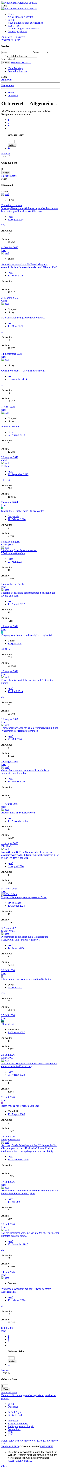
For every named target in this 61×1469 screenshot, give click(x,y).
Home (11, 14)
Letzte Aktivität (31, 28)
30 (2, 649)
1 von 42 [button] (5, 156)
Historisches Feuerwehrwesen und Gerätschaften (26, 979)
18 (2, 480)
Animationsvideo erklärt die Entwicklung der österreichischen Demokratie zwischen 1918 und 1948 (29, 266)
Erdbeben (6, 466)
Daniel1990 (7, 1057)
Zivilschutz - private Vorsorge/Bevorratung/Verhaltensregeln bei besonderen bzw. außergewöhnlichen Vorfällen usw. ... (29, 208)
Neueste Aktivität (24, 17)
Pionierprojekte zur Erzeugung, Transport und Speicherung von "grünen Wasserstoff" (24, 938)
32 (9, 649)
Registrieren (7, 85)
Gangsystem (7, 544)
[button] (4, 5)
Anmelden (6, 79)
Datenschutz (14, 1429)
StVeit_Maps (14, 902)
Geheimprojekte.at (17, 31)
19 (6, 480)
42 (9, 148)
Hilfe (10, 1432)
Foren (11, 19)
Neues (11, 17)
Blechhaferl (7, 846)
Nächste (5, 153)
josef (3, 250)
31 (6, 649)
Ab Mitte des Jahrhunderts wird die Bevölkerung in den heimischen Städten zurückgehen (29, 1192)
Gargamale (13, 516)
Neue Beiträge (15, 22)
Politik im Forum (10, 426)
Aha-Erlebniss (8, 1024)
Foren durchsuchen (33, 22)
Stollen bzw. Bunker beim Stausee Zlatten (22, 511)
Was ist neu (14, 25)
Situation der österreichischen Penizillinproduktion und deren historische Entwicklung (29, 1065)
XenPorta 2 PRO (10, 1446)
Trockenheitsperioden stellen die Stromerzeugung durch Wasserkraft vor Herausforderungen (29, 729)
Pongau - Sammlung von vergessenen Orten (24, 897)
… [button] (9, 128)
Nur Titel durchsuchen (16, 56)
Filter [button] (4, 178)
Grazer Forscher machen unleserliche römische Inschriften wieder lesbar (25, 772)
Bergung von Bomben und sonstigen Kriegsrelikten (27, 635)
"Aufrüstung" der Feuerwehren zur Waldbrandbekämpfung (19, 552)
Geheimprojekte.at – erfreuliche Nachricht (22, 370)
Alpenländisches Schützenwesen (18, 812)
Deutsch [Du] (15, 1415)
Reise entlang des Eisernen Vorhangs (20, 1105)
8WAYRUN (46, 1446)
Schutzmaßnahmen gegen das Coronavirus (23, 317)
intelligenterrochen (10, 1139)
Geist (4, 300)
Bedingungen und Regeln (21, 1426)
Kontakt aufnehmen (18, 1423)
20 (9, 480)
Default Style (14, 1412)
